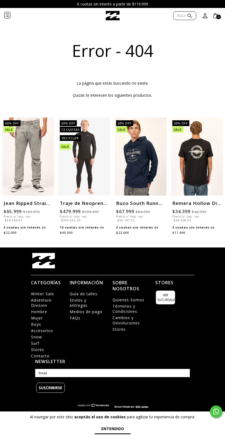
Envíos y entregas (79, 302)
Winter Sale (42, 293)
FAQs (75, 318)
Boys (36, 324)
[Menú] (11, 16)
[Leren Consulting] (131, 406)
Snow (36, 336)
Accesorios (42, 330)
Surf (35, 343)
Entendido (112, 428)
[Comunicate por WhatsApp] (216, 411)
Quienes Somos (128, 299)
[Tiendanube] (93, 406)
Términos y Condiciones (125, 309)
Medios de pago (86, 311)
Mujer (37, 318)
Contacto (40, 355)
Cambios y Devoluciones (126, 320)
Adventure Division (41, 302)
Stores (37, 349)
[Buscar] (190, 16)
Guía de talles (83, 293)
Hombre (39, 311)
